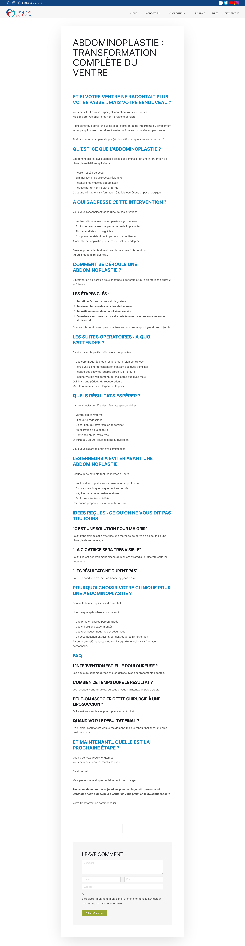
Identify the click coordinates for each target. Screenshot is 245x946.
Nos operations (176, 13)
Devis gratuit (232, 13)
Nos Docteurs (152, 13)
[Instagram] (236, 3)
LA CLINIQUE (199, 13)
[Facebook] (220, 3)
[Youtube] (231, 3)
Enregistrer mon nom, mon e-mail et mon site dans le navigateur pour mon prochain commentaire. (121, 901)
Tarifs (215, 13)
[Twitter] (226, 3)
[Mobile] (19, 3)
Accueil (134, 13)
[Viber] (14, 3)
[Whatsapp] (8, 3)
